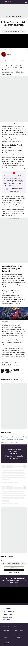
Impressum (6, 626)
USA (3, 563)
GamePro (5, 637)
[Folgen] (12, 54)
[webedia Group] (14, 643)
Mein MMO (17, 637)
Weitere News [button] (14, 568)
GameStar (16, 634)
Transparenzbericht (19, 630)
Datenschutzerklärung (14, 191)
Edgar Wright (12, 207)
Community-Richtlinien (19, 437)
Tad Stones (20, 161)
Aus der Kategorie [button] (14, 572)
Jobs (4, 634)
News (6, 16)
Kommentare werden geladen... (9, 442)
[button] (14, 60)
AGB (15, 626)
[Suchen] (19, 2)
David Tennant (7, 200)
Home (2, 16)
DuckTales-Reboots (7, 141)
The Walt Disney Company (13, 563)
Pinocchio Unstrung (14, 585)
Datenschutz (6, 630)
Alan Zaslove (15, 163)
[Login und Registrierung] (22, 2)
